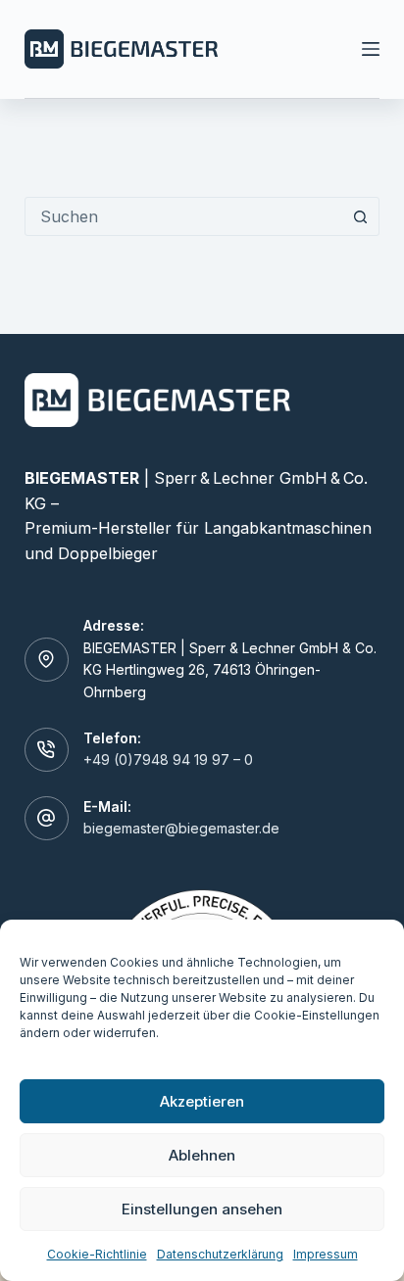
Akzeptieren (202, 1101)
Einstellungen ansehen (202, 1209)
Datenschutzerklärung (220, 1254)
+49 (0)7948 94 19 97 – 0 (168, 759)
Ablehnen (202, 1155)
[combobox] (183, 216)
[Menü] (370, 49)
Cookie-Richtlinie (97, 1254)
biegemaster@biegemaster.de (181, 828)
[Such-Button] (360, 216)
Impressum (325, 1254)
